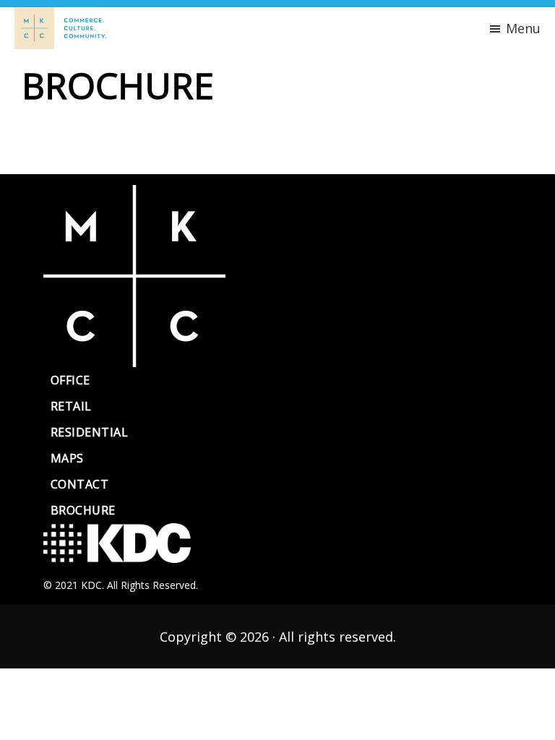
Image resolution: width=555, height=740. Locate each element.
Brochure (83, 510)
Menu (523, 28)
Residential (89, 432)
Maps (67, 458)
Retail (71, 406)
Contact (79, 484)
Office (70, 380)
